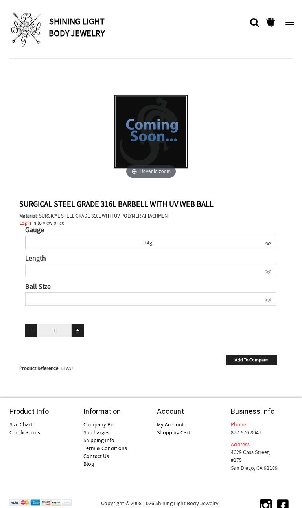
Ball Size (38, 286)
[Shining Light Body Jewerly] (28, 29)
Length (35, 258)
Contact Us (96, 456)
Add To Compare (251, 360)
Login (25, 223)
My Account (170, 424)
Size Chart (21, 424)
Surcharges (96, 432)
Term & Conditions (105, 448)
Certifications (24, 432)
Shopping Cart (173, 432)
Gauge (34, 230)
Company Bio (99, 424)
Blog (88, 463)
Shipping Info (98, 440)
